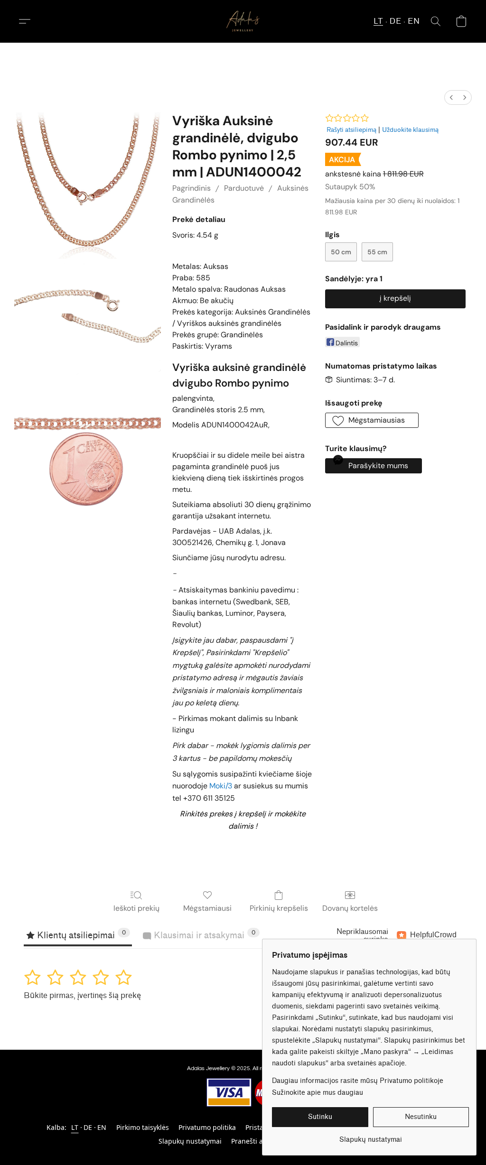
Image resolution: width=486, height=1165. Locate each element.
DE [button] (395, 21)
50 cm (341, 252)
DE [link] (88, 1127)
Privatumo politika (207, 1127)
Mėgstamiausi (207, 908)
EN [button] (414, 21)
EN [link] (102, 1127)
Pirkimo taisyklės (142, 1127)
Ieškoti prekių (136, 908)
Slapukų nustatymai (190, 1141)
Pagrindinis (191, 188)
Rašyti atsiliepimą (351, 129)
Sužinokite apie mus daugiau (317, 1093)
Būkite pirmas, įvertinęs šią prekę (82, 995)
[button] (243, 21)
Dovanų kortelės (350, 908)
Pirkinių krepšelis (279, 908)
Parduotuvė (244, 188)
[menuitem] (451, 97)
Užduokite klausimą (410, 129)
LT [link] (75, 1127)
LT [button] (378, 21)
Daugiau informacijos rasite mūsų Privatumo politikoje (357, 1081)
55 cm (377, 252)
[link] (370, 1136)
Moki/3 (220, 786)
